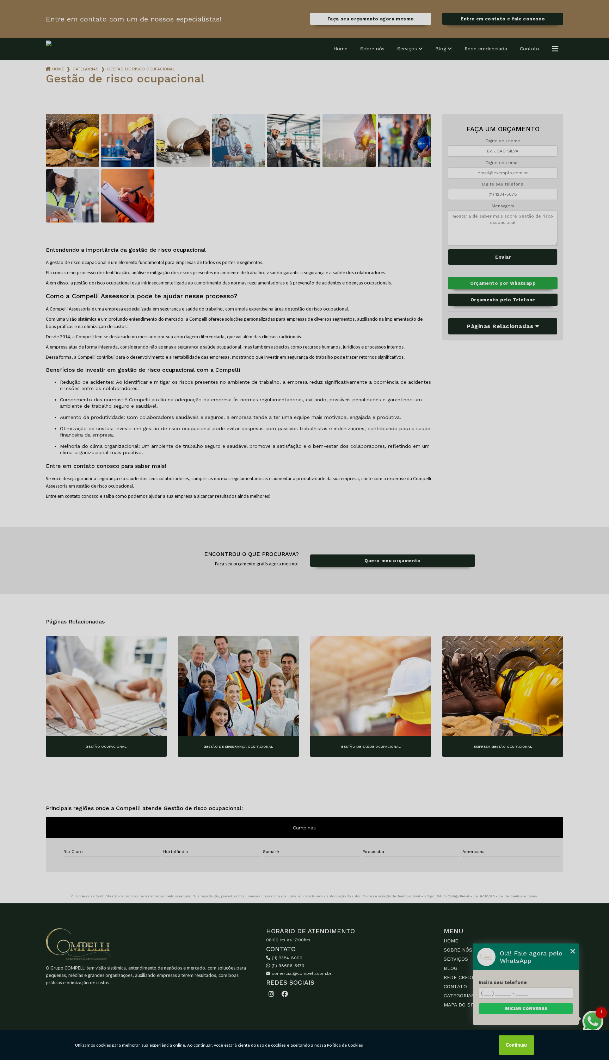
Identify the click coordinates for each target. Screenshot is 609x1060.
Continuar (516, 1045)
